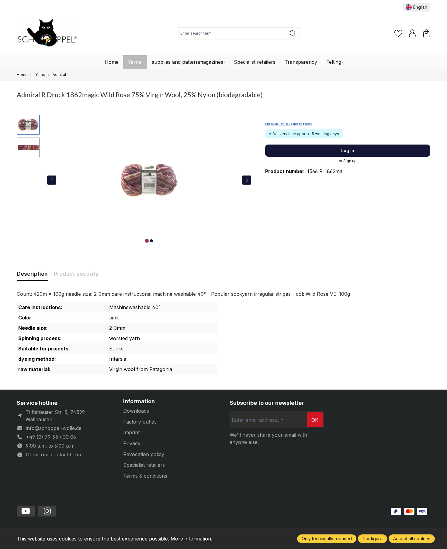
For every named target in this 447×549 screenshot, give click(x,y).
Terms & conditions (145, 476)
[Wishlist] (398, 33)
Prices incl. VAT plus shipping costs (288, 123)
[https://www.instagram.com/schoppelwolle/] (47, 511)
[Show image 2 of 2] (151, 240)
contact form (66, 455)
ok (314, 420)
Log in (347, 150)
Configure (372, 538)
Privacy (131, 443)
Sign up (350, 161)
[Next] (246, 180)
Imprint (131, 432)
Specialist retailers (144, 465)
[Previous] (51, 180)
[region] (135, 180)
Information (139, 401)
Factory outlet (139, 422)
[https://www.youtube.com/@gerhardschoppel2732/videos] (26, 511)
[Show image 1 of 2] (146, 240)
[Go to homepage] (47, 33)
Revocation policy (143, 454)
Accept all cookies (411, 538)
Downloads (136, 411)
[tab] (32, 274)
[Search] (293, 33)
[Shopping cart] (426, 33)
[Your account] (412, 33)
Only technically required (327, 538)
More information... (193, 539)
